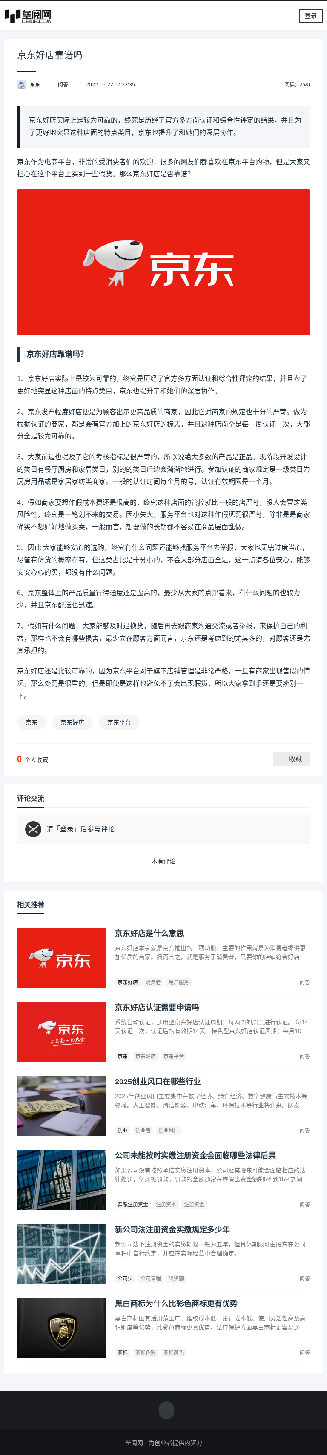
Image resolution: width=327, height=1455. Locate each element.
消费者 (153, 982)
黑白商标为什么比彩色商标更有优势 (176, 1304)
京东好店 (146, 174)
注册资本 (166, 1205)
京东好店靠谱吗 (50, 55)
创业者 (143, 1131)
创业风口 (168, 1131)
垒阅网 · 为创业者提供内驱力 (163, 1442)
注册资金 (194, 1205)
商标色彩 (145, 1353)
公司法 (125, 1279)
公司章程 (151, 1279)
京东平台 (241, 162)
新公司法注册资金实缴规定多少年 (172, 1230)
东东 (35, 85)
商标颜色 (174, 1353)
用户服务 (179, 982)
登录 (311, 15)
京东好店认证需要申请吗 (157, 1007)
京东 (24, 162)
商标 (123, 1353)
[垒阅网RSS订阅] (166, 1411)
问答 (63, 85)
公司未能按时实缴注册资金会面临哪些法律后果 (195, 1155)
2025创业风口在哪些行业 (158, 1081)
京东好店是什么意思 (149, 933)
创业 (123, 1131)
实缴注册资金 (133, 1205)
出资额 (176, 1279)
